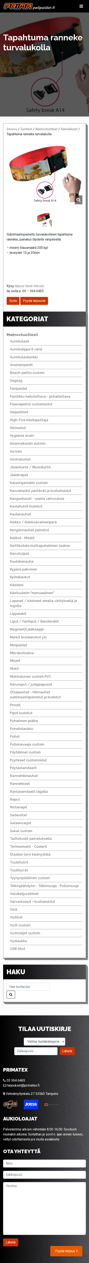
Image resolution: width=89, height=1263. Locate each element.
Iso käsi (16, 451)
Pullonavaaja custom (27, 744)
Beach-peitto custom (27, 373)
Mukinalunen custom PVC (30, 677)
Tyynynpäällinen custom (30, 878)
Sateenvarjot (20, 823)
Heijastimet (19, 412)
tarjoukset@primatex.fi (23, 1085)
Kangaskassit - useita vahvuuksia (37, 499)
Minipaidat (18, 645)
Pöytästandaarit (23, 768)
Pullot (15, 736)
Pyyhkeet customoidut (28, 760)
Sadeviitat (18, 815)
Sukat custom (21, 831)
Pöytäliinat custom (25, 752)
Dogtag (16, 381)
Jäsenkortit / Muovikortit (30, 467)
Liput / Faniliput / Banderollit (34, 621)
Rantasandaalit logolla (29, 792)
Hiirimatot (18, 428)
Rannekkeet (69, 129)
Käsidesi (16, 585)
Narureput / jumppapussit (31, 684)
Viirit (13, 910)
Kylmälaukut (20, 577)
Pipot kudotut (21, 713)
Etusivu (12, 129)
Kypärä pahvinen (23, 569)
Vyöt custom (20, 925)
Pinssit (15, 705)
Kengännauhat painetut (29, 530)
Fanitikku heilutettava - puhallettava (40, 396)
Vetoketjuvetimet (24, 894)
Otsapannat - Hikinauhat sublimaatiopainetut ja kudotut (35, 694)
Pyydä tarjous (66, 1251)
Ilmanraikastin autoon (28, 443)
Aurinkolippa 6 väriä (26, 349)
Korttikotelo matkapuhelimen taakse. (40, 546)
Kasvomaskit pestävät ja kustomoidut (40, 491)
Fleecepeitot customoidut (31, 404)
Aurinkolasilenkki (24, 357)
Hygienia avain (22, 436)
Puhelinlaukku (21, 729)
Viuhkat (16, 917)
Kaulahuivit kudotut (26, 506)
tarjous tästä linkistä (29, 286)
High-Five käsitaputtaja (29, 420)
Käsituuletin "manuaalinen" (32, 593)
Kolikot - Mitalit (22, 538)
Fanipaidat (18, 389)
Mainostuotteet (46, 129)
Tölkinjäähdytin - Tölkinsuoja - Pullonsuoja (44, 886)
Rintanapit (18, 807)
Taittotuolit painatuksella (31, 839)
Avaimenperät (21, 365)
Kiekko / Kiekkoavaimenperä (33, 522)
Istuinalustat (20, 459)
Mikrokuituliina (22, 653)
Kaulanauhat (20, 514)
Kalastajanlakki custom (29, 483)
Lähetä (67, 1051)
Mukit (14, 669)
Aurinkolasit (19, 341)
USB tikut (17, 949)
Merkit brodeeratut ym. (28, 637)
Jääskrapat (19, 475)
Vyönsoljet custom (25, 933)
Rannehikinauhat (24, 776)
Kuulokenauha (22, 561)
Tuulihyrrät (19, 870)
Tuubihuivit (19, 862)
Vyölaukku (18, 941)
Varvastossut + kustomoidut (32, 902)
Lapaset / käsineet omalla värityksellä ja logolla (43, 603)
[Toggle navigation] (81, 6)
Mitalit (15, 661)
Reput (15, 799)
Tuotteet (26, 129)
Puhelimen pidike (24, 721)
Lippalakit (18, 614)
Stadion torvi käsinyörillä (30, 854)
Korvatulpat (19, 554)
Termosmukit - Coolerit (28, 847)
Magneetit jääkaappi (27, 629)
